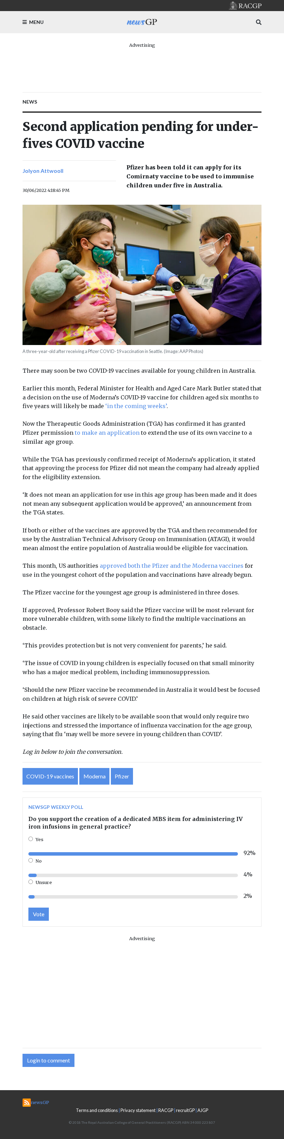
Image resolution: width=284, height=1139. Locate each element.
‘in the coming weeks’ (136, 406)
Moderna (94, 776)
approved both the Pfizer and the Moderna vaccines (171, 565)
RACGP (165, 1110)
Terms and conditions (97, 1110)
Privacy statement (138, 1110)
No (39, 861)
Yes (39, 839)
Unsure (44, 882)
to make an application (107, 432)
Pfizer (122, 776)
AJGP (202, 1110)
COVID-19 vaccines (50, 776)
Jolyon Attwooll (43, 170)
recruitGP (185, 1110)
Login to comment (48, 1060)
